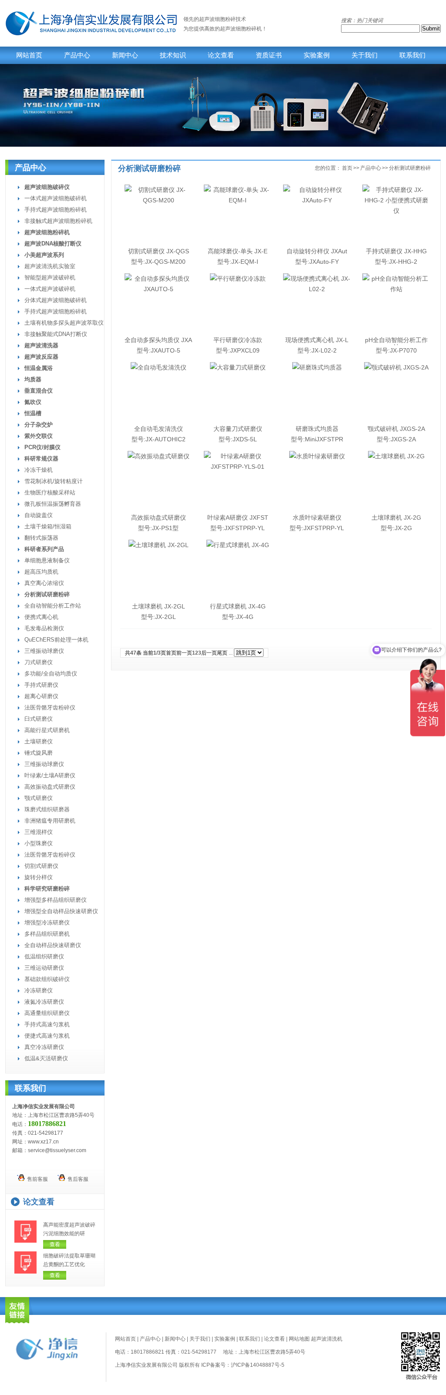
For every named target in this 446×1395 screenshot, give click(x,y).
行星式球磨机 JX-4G (238, 606)
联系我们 (412, 55)
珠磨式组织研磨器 (47, 809)
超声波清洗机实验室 (49, 266)
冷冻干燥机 (38, 470)
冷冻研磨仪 (38, 990)
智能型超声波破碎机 (49, 277)
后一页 (209, 653)
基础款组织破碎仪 (47, 979)
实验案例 (317, 55)
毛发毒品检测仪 (44, 628)
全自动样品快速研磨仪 (52, 945)
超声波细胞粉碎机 (241, 29)
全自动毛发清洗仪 (158, 428)
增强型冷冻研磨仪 (47, 922)
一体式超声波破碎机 (49, 289)
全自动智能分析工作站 (52, 605)
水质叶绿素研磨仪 (317, 517)
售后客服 (76, 1179)
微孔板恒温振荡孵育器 (52, 504)
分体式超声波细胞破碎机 (55, 300)
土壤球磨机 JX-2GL (158, 606)
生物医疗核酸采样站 (49, 492)
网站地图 (299, 1339)
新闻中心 (125, 55)
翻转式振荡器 (41, 537)
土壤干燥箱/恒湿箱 (47, 526)
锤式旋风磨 (38, 753)
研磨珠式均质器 (317, 428)
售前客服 (36, 1179)
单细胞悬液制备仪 (47, 560)
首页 (347, 168)
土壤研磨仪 (38, 741)
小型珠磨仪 (38, 843)
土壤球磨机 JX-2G (396, 517)
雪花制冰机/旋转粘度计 (53, 481)
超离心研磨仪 (41, 696)
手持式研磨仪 (41, 685)
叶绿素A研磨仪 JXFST (237, 517)
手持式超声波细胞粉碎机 (55, 209)
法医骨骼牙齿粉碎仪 (49, 707)
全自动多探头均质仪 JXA (158, 339)
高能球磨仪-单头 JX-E (237, 251)
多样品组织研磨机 (47, 934)
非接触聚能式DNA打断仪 (55, 334)
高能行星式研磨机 (47, 730)
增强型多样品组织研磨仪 (55, 900)
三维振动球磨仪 (44, 651)
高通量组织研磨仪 (47, 1013)
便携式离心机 (41, 617)
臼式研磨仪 (38, 719)
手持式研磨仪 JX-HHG (396, 251)
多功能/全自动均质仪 (50, 673)
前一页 (184, 653)
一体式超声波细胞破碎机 (55, 198)
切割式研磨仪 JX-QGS (158, 251)
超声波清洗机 (326, 1339)
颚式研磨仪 (38, 798)
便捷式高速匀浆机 (47, 1035)
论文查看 (221, 55)
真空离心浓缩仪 (44, 583)
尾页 (222, 653)
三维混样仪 (38, 832)
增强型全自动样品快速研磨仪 (61, 911)
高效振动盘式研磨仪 (49, 786)
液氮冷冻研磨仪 (44, 1001)
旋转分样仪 (38, 877)
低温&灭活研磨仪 (46, 1058)
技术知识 (173, 55)
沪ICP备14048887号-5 (257, 1365)
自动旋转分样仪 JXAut (317, 251)
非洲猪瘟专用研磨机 (49, 820)
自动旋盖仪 (38, 515)
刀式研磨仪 (38, 662)
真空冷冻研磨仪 (44, 1047)
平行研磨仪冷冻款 (237, 339)
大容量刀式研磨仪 (237, 428)
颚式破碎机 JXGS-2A (396, 428)
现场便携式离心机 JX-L (316, 339)
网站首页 (29, 55)
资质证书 (269, 55)
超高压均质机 (41, 571)
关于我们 (364, 55)
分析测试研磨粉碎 (410, 168)
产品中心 (77, 55)
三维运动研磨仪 (44, 968)
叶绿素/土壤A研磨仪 (49, 775)
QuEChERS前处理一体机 (56, 639)
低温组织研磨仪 (44, 956)
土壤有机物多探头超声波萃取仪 (64, 322)
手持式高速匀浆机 (47, 1024)
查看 (55, 1244)
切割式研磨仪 (41, 866)
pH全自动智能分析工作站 (396, 343)
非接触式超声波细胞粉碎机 (58, 221)
